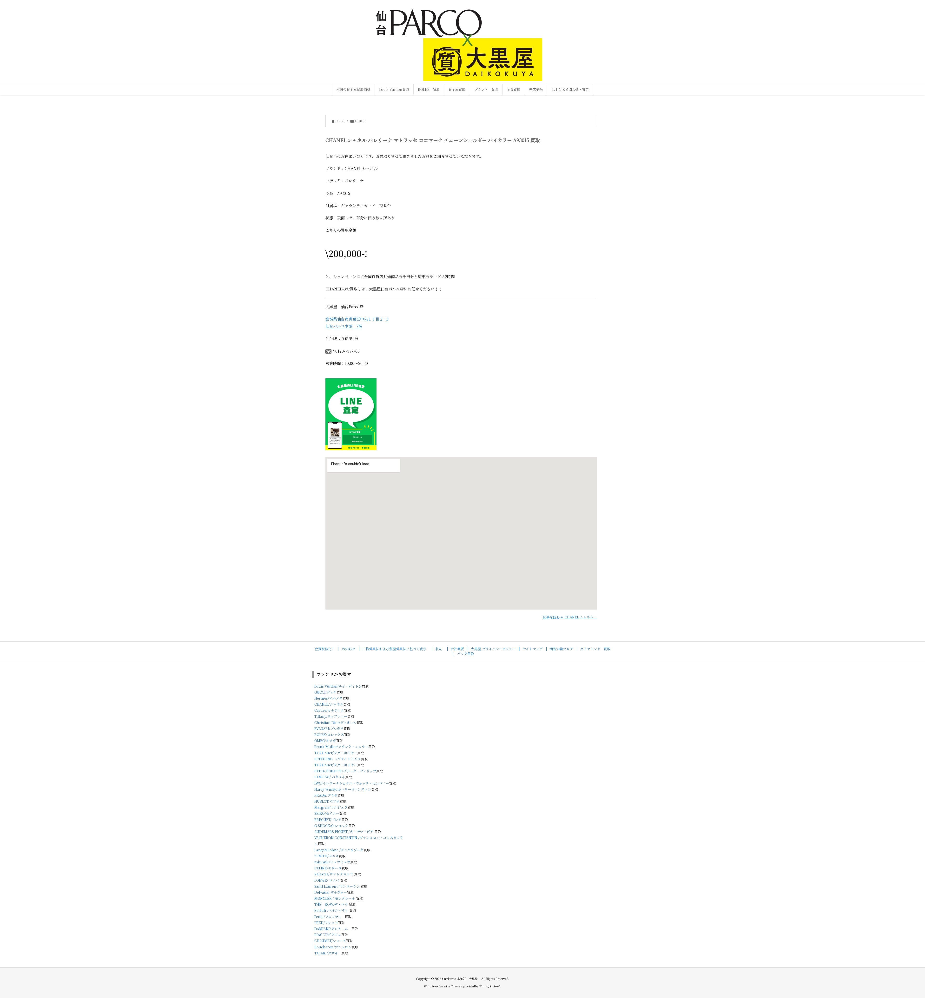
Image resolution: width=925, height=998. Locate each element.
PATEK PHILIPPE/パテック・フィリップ (345, 770)
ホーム (340, 121)
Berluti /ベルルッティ (331, 910)
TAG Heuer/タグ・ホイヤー (335, 752)
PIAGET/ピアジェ (327, 934)
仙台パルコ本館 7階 (343, 326)
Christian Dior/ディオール (335, 722)
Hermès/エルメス (328, 698)
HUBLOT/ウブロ (327, 801)
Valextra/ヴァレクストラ (333, 874)
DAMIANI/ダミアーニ (331, 928)
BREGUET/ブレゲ (327, 819)
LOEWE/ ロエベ (326, 880)
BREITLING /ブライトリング (337, 758)
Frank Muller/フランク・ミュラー (341, 746)
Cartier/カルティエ (329, 710)
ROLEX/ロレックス (329, 734)
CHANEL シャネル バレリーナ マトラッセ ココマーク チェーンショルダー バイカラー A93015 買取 (432, 140)
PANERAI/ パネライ (329, 777)
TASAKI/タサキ (326, 953)
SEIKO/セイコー (326, 813)
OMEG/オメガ (325, 740)
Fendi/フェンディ (327, 916)
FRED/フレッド (326, 922)
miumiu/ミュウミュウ (332, 862)
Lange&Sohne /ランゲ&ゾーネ (338, 849)
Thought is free (489, 986)
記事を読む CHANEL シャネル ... (570, 617)
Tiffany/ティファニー (330, 716)
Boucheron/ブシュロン (332, 947)
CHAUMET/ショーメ (330, 940)
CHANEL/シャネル (328, 704)
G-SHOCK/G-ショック (331, 825)
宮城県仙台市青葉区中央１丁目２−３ (357, 319)
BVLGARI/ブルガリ (329, 728)
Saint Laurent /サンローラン (337, 886)
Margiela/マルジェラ (331, 807)
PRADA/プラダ (325, 795)
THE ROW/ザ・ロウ (331, 904)
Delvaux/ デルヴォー (330, 892)
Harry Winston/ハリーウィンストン (342, 789)
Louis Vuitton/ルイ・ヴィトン (338, 686)
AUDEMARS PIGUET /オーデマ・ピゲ (343, 831)
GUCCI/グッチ (325, 692)
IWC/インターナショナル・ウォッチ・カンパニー (351, 783)
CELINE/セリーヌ (328, 868)
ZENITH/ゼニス (326, 856)
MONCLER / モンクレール (334, 898)
